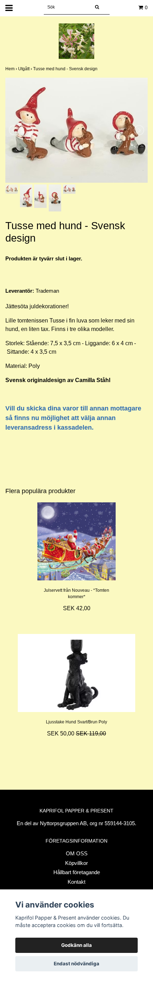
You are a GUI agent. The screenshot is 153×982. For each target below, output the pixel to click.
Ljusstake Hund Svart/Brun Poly (76, 721)
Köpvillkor (76, 863)
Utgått (25, 68)
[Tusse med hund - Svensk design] (76, 130)
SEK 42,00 (76, 608)
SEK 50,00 (76, 733)
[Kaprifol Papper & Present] (76, 41)
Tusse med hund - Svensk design (66, 68)
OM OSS (77, 853)
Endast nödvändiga (76, 963)
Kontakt (76, 882)
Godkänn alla (76, 945)
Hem (11, 68)
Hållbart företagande (76, 872)
